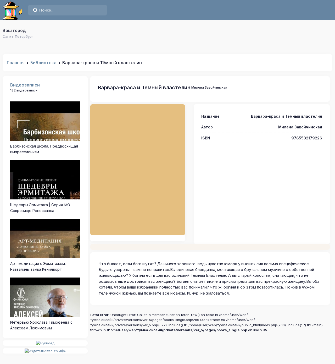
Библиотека (43, 62)
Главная (16, 62)
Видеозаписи (25, 85)
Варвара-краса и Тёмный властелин (144, 87)
